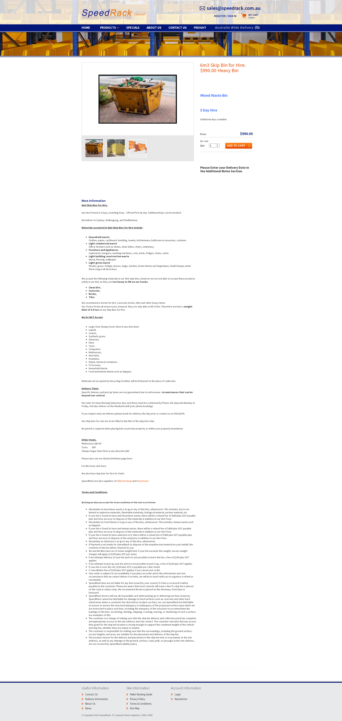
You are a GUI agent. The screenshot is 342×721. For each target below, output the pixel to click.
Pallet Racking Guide (141, 694)
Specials (132, 27)
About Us (154, 27)
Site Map (134, 708)
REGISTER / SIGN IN (225, 16)
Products (108, 27)
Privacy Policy (137, 699)
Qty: (202, 145)
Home (86, 27)
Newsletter (181, 699)
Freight (200, 27)
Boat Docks (143, 481)
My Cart (253, 16)
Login (178, 694)
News (88, 708)
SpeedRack (107, 14)
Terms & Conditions (141, 703)
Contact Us (178, 27)
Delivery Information (96, 699)
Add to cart (236, 145)
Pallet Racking (124, 481)
